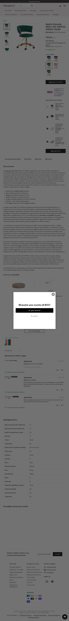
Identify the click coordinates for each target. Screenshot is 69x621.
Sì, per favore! (35, 310)
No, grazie (34, 316)
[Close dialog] (53, 294)
